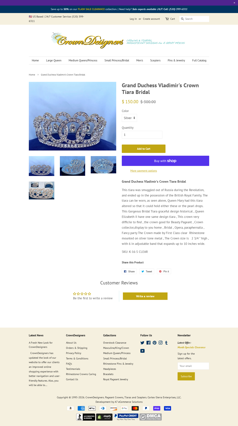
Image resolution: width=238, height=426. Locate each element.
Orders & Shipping (76, 348)
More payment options (143, 170)
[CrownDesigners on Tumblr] (166, 343)
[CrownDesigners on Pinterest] (154, 343)
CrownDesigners (95, 397)
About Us (71, 342)
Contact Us (72, 379)
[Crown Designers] (85, 419)
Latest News (36, 335)
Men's (139, 60)
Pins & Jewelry (176, 60)
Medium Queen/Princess (83, 60)
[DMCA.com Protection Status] (150, 419)
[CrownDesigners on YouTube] (142, 351)
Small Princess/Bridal (116, 60)
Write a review (145, 296)
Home (35, 60)
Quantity (128, 128)
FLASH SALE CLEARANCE (91, 9)
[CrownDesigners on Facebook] (148, 343)
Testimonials (73, 369)
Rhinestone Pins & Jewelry (118, 363)
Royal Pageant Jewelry (115, 379)
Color (125, 111)
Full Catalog (199, 60)
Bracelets (108, 374)
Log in (133, 18)
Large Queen (53, 60)
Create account (151, 18)
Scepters (155, 60)
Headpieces (109, 369)
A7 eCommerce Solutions (129, 401)
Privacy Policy (73, 353)
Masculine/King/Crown (116, 348)
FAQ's (69, 363)
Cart (172, 18)
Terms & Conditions (77, 358)
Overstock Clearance (114, 342)
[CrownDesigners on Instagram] (160, 343)
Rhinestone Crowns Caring (81, 374)
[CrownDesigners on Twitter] (142, 343)
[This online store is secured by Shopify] (104, 419)
